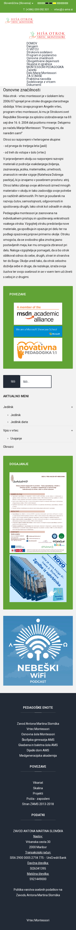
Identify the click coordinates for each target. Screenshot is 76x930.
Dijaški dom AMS (38, 750)
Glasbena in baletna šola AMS (38, 745)
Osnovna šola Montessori (38, 734)
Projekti (38, 793)
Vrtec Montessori (38, 729)
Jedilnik (16, 415)
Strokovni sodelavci (39, 52)
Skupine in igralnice (39, 64)
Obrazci (8, 446)
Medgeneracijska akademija (38, 755)
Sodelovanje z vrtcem (41, 82)
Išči (13, 381)
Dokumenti (34, 84)
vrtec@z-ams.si (63, 9)
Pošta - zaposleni (38, 798)
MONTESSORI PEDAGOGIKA (45, 67)
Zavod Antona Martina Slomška (38, 723)
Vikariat (38, 782)
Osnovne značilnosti (40, 58)
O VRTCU (33, 49)
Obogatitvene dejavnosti (43, 61)
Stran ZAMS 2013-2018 (38, 804)
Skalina (38, 788)
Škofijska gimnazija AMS (38, 739)
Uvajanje (16, 438)
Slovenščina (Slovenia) (17, 3)
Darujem (32, 46)
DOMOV (32, 43)
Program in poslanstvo (42, 55)
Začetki (32, 70)
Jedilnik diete (19, 422)
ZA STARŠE (34, 76)
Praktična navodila (39, 79)
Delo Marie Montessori (41, 73)
